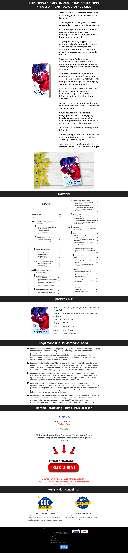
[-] (42, 531)
